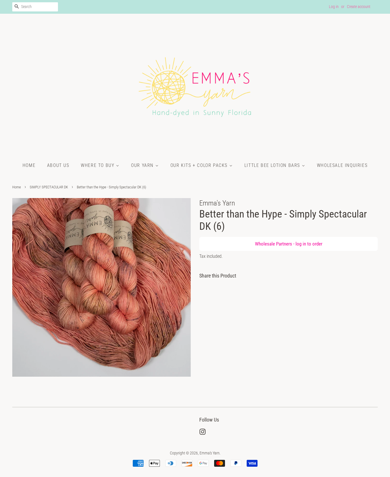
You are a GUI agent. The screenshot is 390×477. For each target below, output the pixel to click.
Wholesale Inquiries (342, 165)
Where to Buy (98, 165)
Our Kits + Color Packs (199, 165)
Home (29, 165)
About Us (58, 165)
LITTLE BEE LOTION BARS (273, 165)
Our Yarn (143, 165)
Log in (334, 6)
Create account (358, 6)
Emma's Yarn (210, 453)
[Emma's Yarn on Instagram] (202, 433)
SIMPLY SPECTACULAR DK (49, 187)
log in (300, 244)
